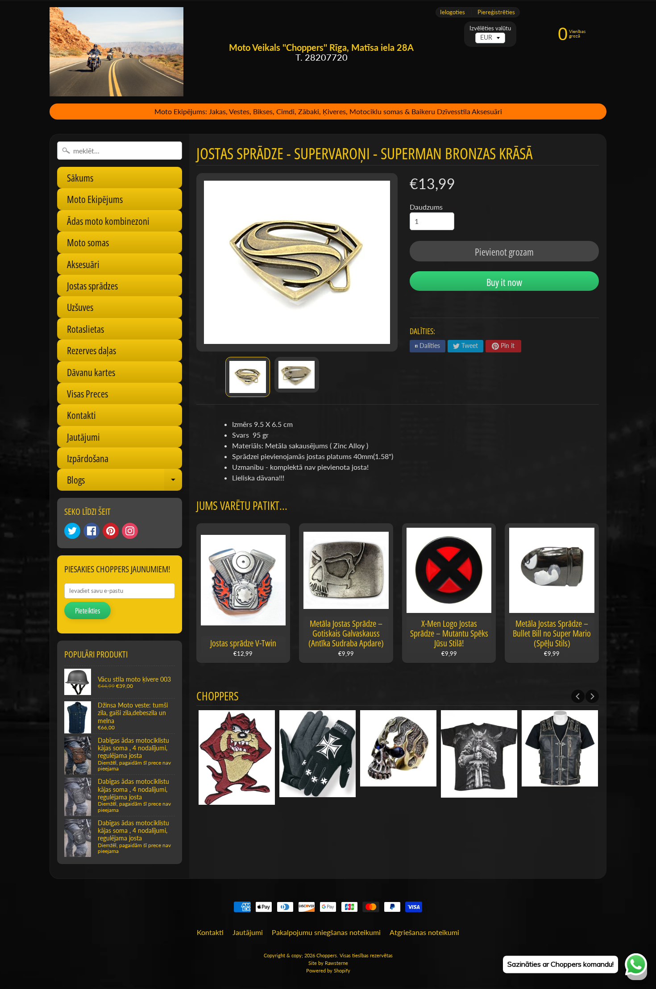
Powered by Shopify (328, 970)
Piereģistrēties (496, 12)
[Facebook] (91, 531)
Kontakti (81, 415)
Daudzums (426, 207)
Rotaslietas (85, 328)
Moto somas (88, 242)
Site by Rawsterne (328, 963)
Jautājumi (83, 436)
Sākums (80, 177)
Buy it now (504, 282)
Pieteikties (87, 611)
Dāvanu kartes (91, 372)
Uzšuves (80, 307)
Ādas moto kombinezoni (108, 221)
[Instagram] (130, 531)
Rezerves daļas (91, 350)
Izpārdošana (87, 458)
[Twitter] (72, 531)
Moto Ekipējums (95, 199)
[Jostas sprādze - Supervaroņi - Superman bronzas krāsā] (247, 377)
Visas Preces (87, 393)
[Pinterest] (111, 531)
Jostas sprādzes (92, 285)
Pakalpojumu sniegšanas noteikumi (326, 932)
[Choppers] (116, 51)
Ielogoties (452, 12)
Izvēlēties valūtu (490, 28)
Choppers (326, 955)
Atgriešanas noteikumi (424, 932)
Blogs (124, 481)
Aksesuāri (83, 264)
